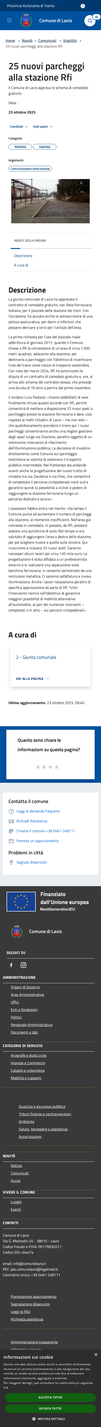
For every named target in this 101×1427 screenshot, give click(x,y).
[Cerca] (91, 21)
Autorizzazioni (30, 1136)
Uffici (15, 1002)
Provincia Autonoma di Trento (30, 5)
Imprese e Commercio (28, 1063)
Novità (27, 40)
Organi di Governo (25, 987)
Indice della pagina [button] (30, 240)
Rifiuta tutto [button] (50, 1409)
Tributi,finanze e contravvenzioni (45, 1114)
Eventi (16, 1209)
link (6, 1388)
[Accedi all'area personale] (82, 6)
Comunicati (47, 40)
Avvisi (15, 1180)
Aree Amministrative (27, 994)
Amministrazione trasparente (34, 1342)
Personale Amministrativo (31, 1024)
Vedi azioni (41, 126)
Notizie (16, 1165)
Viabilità (70, 40)
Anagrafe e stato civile (29, 1055)
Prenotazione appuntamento (33, 1296)
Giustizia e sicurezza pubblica (42, 1106)
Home (10, 40)
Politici (16, 1017)
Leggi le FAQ (21, 1311)
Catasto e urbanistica (28, 1070)
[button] (50, 1419)
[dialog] (50, 1388)
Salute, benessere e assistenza (43, 1129)
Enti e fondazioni (24, 1009)
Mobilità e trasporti (26, 1078)
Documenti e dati (24, 1032)
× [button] (95, 1355)
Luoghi (16, 1202)
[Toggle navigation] (9, 20)
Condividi (17, 126)
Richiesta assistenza (27, 1319)
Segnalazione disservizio (30, 1304)
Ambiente (26, 1121)
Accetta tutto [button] (50, 1397)
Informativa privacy (26, 1349)
